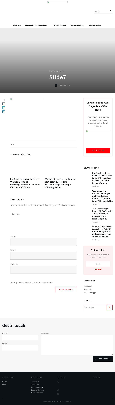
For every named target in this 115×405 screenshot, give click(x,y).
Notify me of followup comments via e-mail (32, 282)
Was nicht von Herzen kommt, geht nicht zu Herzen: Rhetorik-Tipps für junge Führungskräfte (60, 174)
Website (14, 264)
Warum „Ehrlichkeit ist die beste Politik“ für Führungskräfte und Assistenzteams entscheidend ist (102, 231)
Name (13, 236)
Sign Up (98, 269)
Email (13, 250)
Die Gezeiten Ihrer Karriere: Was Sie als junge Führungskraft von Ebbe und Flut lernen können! (26, 174)
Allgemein (87, 289)
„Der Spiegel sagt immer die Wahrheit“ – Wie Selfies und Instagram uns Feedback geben (102, 213)
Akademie (88, 286)
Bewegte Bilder (37, 393)
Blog (4, 384)
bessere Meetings (37, 390)
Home (4, 382)
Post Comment (66, 290)
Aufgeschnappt (90, 292)
